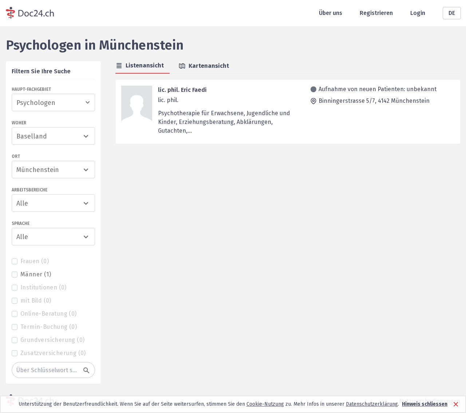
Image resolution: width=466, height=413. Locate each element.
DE (452, 12)
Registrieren (376, 12)
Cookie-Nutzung (265, 404)
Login (417, 12)
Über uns (330, 12)
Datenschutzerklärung (372, 404)
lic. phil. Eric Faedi (182, 89)
